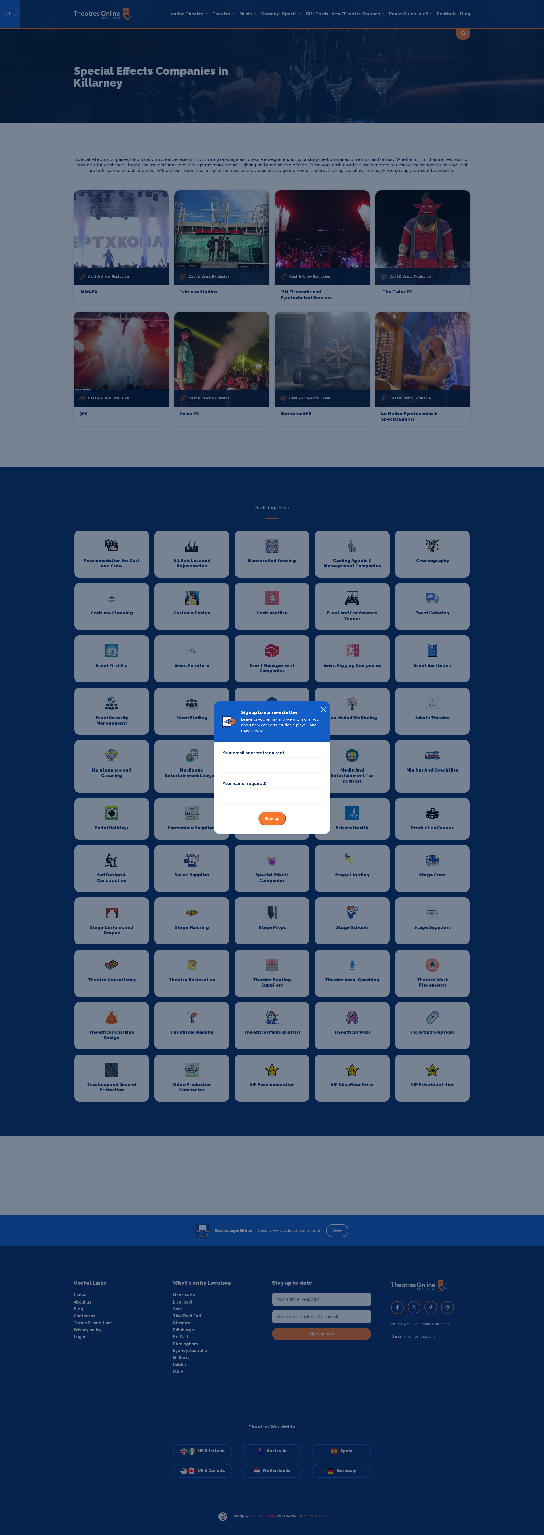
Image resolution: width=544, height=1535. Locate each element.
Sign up (272, 818)
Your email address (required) (253, 753)
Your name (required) (244, 783)
